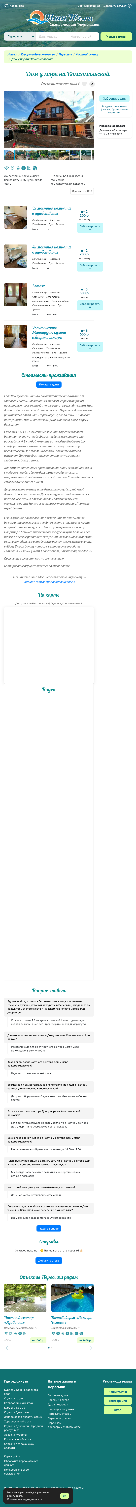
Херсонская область (17, 1421)
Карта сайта (12, 1456)
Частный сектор (87, 54)
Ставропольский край (19, 1403)
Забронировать (90, 226)
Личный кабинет (89, 5)
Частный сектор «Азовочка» (19, 1320)
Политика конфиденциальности (24, 1499)
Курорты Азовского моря (38, 54)
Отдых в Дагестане (16, 1412)
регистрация (117, 1401)
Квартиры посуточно (61, 1409)
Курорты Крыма (14, 1407)
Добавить (115, 5)
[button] (90, 119)
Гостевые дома (58, 1395)
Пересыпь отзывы (59, 1413)
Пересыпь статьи (59, 1418)
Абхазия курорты (15, 1434)
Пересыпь (65, 54)
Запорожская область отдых (23, 1416)
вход (117, 1410)
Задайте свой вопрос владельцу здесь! (49, 582)
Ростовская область (17, 1439)
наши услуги (118, 1391)
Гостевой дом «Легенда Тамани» (71, 1320)
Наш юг (12, 54)
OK (64, 1495)
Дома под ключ (58, 1404)
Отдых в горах (13, 1398)
